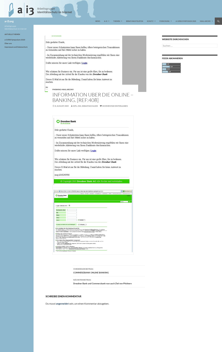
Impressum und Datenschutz (16, 47)
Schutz (150, 21)
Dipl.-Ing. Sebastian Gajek (85, 106)
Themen (116, 21)
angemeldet (62, 303)
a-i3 (105, 21)
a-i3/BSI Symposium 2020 (186, 21)
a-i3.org (9, 21)
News (97, 21)
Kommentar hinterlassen (115, 106)
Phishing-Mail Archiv (63, 89)
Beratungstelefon (134, 21)
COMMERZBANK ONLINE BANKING (91, 271)
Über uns (8, 43)
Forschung (164, 21)
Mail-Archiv (205, 21)
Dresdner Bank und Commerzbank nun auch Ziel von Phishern (102, 282)
